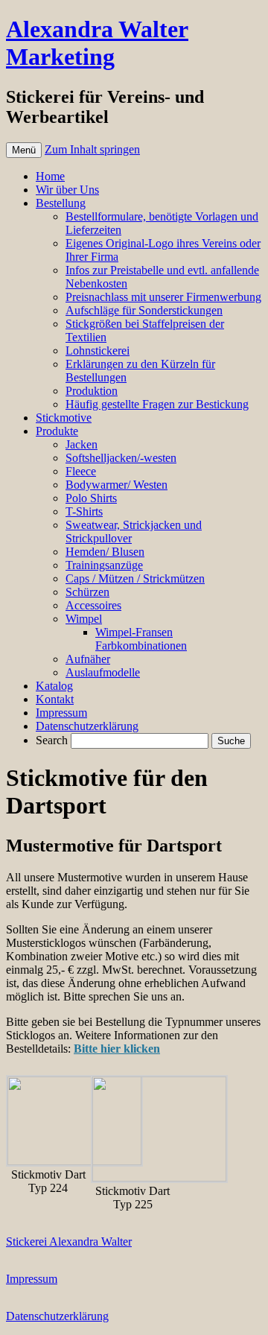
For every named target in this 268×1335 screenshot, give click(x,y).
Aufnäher (88, 659)
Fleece (81, 471)
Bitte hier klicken (117, 1048)
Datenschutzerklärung (87, 726)
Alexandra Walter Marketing (97, 43)
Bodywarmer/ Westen (117, 484)
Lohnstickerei (98, 350)
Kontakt (55, 699)
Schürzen (87, 592)
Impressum (61, 712)
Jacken (82, 444)
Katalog (54, 685)
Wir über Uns (67, 189)
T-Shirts (84, 511)
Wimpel (84, 618)
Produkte (57, 431)
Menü (24, 150)
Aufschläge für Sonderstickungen (144, 310)
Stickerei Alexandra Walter (69, 1241)
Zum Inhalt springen (92, 149)
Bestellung (61, 203)
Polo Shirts (91, 498)
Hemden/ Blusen (105, 551)
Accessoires (93, 605)
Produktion (92, 390)
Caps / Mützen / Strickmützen (135, 578)
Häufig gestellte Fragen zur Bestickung (157, 404)
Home (50, 176)
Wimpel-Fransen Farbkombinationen (141, 639)
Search (52, 740)
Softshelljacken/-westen (121, 457)
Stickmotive (64, 417)
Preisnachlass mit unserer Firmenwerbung (163, 297)
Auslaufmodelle (103, 672)
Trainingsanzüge (104, 565)
